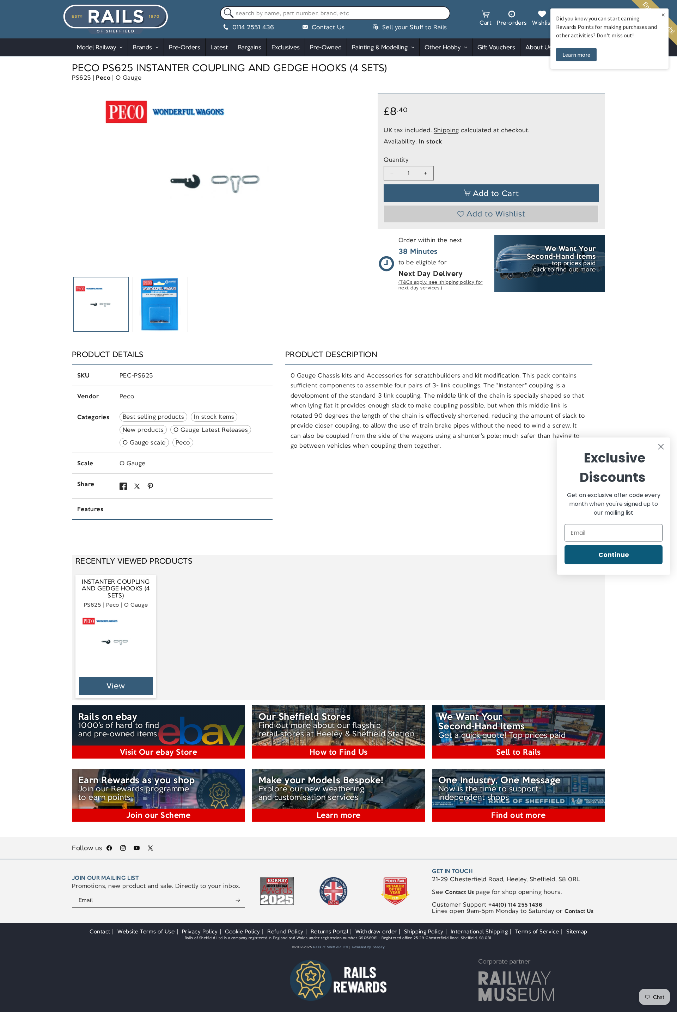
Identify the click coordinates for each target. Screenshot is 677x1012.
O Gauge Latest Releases (210, 429)
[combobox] (335, 13)
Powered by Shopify (368, 947)
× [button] (663, 14)
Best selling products (153, 416)
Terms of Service (537, 931)
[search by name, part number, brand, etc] (227, 13)
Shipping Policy (424, 931)
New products (143, 429)
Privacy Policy (200, 931)
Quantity (396, 160)
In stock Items (214, 416)
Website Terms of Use (146, 931)
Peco (103, 77)
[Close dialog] (661, 446)
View (115, 685)
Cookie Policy (242, 931)
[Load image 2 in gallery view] (160, 304)
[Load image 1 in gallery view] (101, 304)
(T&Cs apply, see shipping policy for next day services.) (440, 285)
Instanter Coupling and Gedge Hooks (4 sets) (116, 588)
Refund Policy (285, 931)
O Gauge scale (144, 442)
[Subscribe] (238, 900)
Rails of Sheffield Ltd (330, 947)
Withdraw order (376, 931)
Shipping (446, 130)
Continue (613, 554)
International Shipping (479, 931)
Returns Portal (329, 931)
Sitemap (576, 931)
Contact (100, 931)
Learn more (576, 54)
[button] (486, 19)
